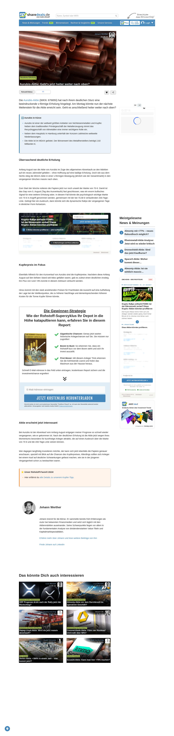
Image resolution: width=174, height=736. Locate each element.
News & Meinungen (31, 23)
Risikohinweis (104, 252)
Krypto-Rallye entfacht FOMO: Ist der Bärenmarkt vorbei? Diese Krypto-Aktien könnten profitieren (39, 222)
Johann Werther (101, 34)
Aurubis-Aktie (31, 100)
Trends (45, 23)
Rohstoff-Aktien (27, 92)
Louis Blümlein (51, 583)
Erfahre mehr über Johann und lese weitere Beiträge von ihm (68, 538)
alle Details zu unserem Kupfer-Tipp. (57, 477)
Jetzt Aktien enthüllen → (90, 222)
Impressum (96, 252)
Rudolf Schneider (50, 640)
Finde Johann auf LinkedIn (52, 544)
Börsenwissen (62, 23)
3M (135, 105)
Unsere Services (105, 23)
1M (139, 105)
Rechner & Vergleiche (80, 23)
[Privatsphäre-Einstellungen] (7, 728)
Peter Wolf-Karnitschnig (47, 612)
